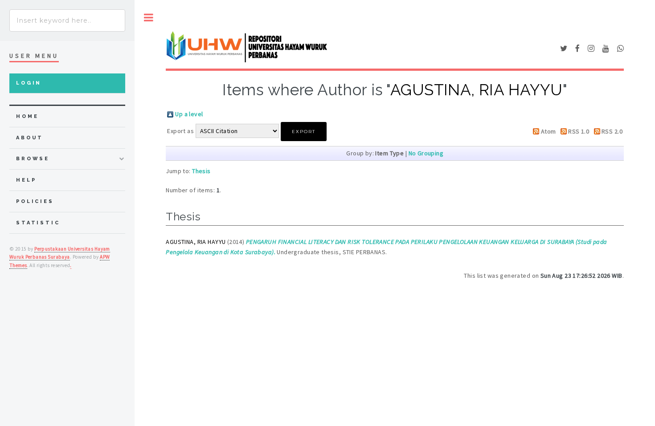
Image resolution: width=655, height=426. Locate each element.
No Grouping (426, 153)
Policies (35, 201)
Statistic (38, 223)
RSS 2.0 (612, 131)
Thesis (201, 171)
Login (28, 83)
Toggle (149, 17)
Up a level (189, 114)
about (29, 138)
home (27, 116)
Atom (548, 131)
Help (26, 180)
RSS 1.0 (578, 131)
